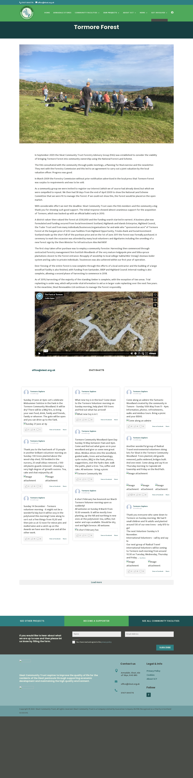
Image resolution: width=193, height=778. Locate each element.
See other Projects (32, 621)
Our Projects (110, 13)
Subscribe (165, 648)
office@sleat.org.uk (43, 370)
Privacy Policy (153, 671)
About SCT (128, 13)
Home (47, 13)
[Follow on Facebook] (149, 695)
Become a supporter (96, 621)
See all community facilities (160, 621)
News (142, 13)
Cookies (151, 675)
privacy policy (106, 642)
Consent (76, 639)
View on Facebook (55, 430)
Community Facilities (86, 13)
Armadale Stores (62, 13)
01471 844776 (127, 693)
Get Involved (158, 12)
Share (64, 430)
